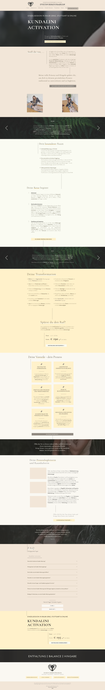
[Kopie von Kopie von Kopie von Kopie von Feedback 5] (51, 136)
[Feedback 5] (52, 136)
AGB (52, 688)
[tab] (34, 556)
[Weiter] (98, 128)
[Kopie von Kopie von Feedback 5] (53, 136)
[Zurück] (6, 128)
